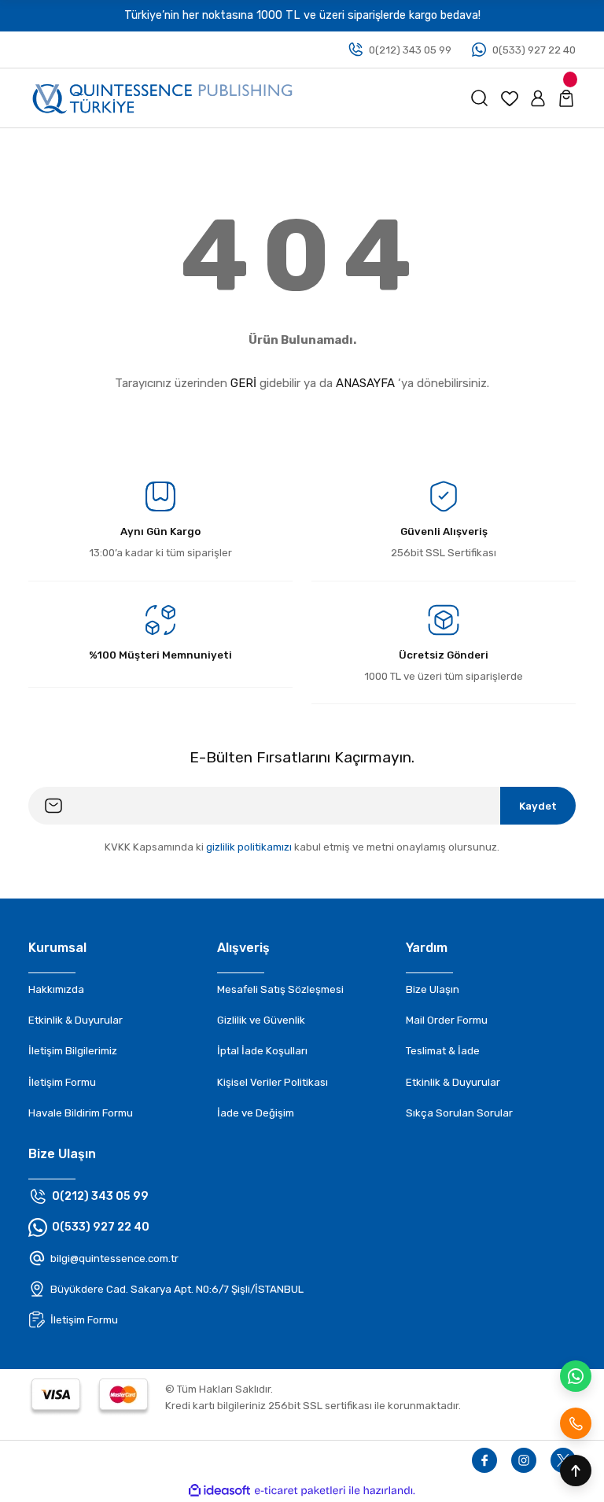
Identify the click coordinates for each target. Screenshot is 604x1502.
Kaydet (538, 806)
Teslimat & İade (443, 1051)
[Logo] (162, 97)
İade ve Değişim (255, 1113)
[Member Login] (537, 98)
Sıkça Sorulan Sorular (459, 1113)
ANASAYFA (365, 383)
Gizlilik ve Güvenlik (261, 1020)
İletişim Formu (62, 1082)
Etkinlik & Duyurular (75, 1020)
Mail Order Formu (447, 1020)
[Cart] (566, 98)
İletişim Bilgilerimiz (72, 1051)
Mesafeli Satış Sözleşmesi (280, 989)
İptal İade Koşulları (262, 1051)
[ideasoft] (219, 1491)
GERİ (243, 383)
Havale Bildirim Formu (80, 1113)
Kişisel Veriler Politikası (272, 1082)
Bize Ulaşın (432, 989)
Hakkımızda (56, 989)
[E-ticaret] (300, 1490)
